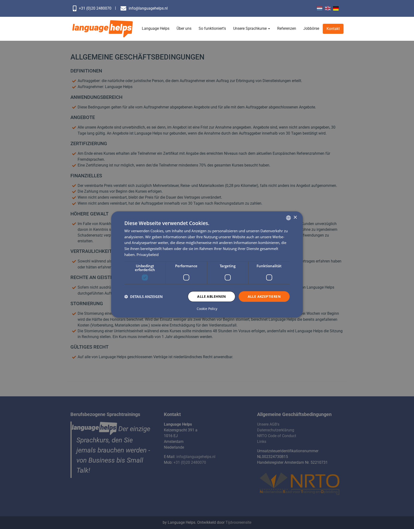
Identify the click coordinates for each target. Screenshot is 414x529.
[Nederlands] (319, 8)
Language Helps (155, 28)
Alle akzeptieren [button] (264, 296)
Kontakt (333, 28)
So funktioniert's (212, 28)
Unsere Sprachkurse (250, 28)
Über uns (184, 28)
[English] (328, 8)
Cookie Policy (207, 309)
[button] (143, 296)
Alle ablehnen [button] (211, 296)
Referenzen (286, 28)
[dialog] (207, 264)
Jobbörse (311, 28)
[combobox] (288, 217)
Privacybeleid (148, 254)
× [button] (295, 217)
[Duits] (336, 8)
